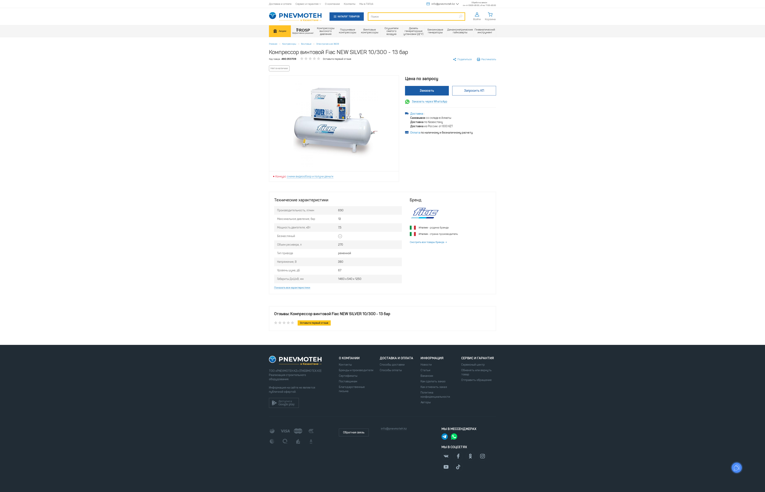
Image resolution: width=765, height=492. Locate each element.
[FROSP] (303, 31)
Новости (426, 364)
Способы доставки (392, 364)
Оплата (415, 132)
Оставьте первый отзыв (337, 59)
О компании (332, 3)
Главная (273, 43)
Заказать (427, 90)
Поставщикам (348, 381)
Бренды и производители (356, 370)
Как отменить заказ (434, 387)
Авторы (426, 402)
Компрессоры (289, 43)
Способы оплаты (391, 370)
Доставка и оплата (280, 3)
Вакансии (427, 376)
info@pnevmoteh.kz (443, 3)
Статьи (425, 370)
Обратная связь (354, 432)
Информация (432, 358)
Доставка (417, 113)
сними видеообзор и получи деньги (310, 176)
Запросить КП (474, 90)
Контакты (349, 3)
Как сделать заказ (433, 381)
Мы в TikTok (366, 3)
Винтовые (306, 43)
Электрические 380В (327, 43)
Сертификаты (348, 376)
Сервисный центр (473, 364)
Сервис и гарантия (307, 3)
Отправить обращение (476, 380)
